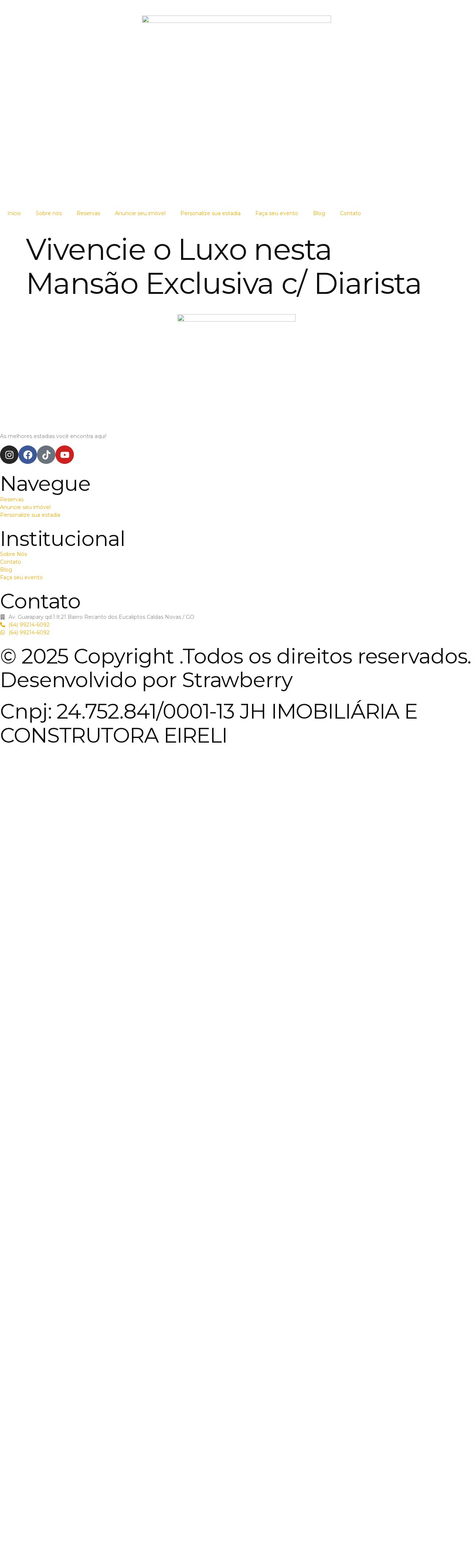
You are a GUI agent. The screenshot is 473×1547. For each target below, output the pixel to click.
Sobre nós (49, 213)
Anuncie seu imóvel (140, 213)
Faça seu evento (276, 213)
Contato (350, 213)
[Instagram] (9, 454)
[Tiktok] (46, 454)
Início (14, 213)
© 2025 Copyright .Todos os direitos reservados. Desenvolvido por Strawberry (235, 668)
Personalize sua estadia (210, 213)
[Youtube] (64, 454)
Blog (319, 213)
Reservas (88, 213)
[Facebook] (27, 454)
